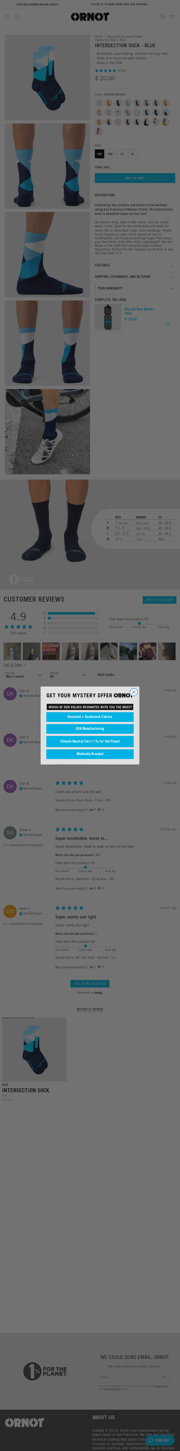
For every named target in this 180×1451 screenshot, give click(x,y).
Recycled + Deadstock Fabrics (90, 717)
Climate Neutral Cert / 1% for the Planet (90, 741)
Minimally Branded (90, 754)
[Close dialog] (134, 692)
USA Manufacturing (90, 729)
